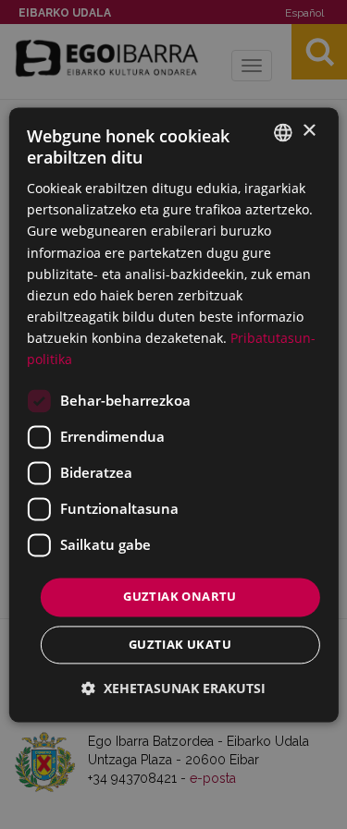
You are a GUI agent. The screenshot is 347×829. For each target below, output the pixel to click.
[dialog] (173, 414)
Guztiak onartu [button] (180, 597)
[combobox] (283, 132)
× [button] (309, 131)
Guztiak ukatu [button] (180, 644)
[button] (173, 688)
